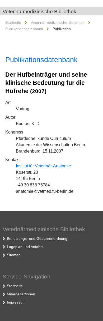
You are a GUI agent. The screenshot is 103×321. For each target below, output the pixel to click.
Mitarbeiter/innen (21, 294)
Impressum (16, 302)
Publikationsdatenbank (24, 29)
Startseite (13, 22)
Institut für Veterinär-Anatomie (43, 166)
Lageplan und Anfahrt (25, 247)
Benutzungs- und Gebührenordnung (37, 238)
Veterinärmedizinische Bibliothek (39, 11)
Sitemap (14, 255)
